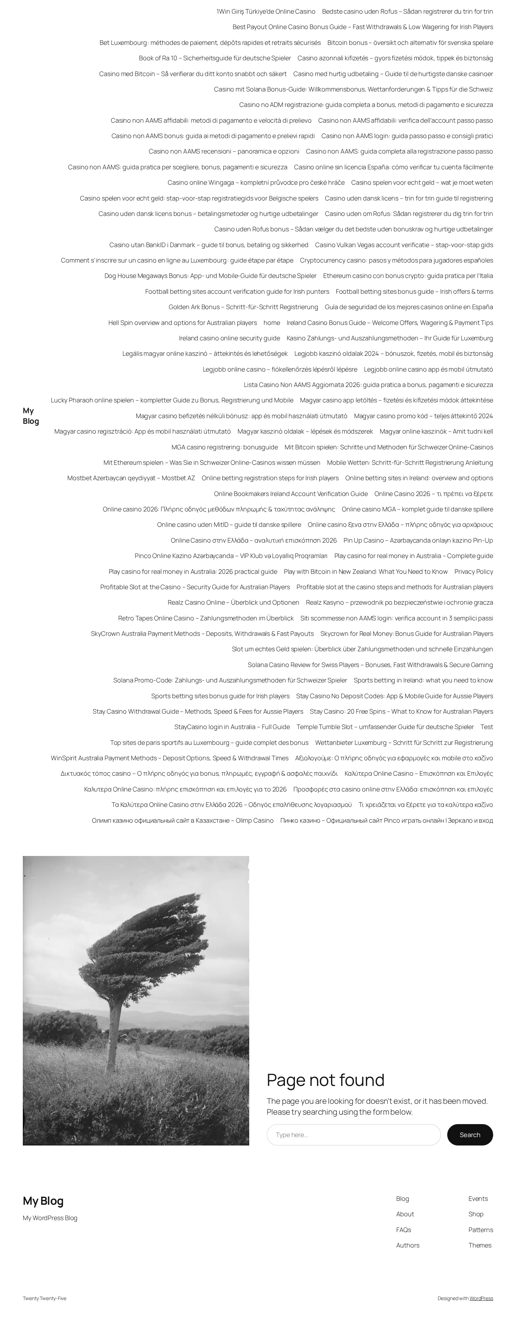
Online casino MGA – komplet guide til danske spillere (417, 509)
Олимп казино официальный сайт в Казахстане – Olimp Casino (182, 820)
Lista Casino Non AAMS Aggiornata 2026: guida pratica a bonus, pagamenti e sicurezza (368, 384)
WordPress (481, 1298)
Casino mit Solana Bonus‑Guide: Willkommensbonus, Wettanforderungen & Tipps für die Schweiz (353, 89)
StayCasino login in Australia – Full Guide (232, 726)
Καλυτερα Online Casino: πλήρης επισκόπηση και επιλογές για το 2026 (185, 789)
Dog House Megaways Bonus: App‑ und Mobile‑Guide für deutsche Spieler (211, 275)
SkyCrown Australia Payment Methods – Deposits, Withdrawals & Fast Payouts (202, 633)
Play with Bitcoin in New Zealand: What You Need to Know (366, 571)
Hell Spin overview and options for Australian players (182, 322)
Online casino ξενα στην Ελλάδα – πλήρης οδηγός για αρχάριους (400, 524)
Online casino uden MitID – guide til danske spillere (229, 524)
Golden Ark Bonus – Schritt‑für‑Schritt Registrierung (243, 306)
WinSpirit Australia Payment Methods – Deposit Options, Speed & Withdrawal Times (170, 758)
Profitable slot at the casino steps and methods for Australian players (395, 587)
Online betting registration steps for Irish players (270, 478)
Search (470, 1134)
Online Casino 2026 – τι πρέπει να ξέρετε (434, 493)
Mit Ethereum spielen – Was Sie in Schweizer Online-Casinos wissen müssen (212, 462)
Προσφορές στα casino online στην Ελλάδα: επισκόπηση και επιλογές (393, 789)
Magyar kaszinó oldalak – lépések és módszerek (305, 431)
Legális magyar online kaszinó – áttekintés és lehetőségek (205, 353)
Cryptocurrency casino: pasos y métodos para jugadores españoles (396, 260)
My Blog (31, 416)
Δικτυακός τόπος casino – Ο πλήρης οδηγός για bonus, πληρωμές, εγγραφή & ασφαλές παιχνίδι (199, 773)
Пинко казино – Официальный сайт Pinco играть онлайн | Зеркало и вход (386, 820)
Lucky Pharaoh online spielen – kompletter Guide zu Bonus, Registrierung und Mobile (172, 400)
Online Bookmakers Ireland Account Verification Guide (291, 493)
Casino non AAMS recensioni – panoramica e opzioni (224, 151)
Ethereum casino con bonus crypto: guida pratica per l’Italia (408, 275)
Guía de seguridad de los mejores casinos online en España (409, 306)
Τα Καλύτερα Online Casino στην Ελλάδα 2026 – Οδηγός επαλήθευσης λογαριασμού (232, 804)
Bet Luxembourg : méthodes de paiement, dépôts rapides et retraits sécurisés (210, 42)
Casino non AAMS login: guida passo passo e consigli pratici (407, 135)
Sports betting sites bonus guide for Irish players (220, 696)
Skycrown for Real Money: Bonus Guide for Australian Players (406, 633)
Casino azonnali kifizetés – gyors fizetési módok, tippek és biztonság (395, 58)
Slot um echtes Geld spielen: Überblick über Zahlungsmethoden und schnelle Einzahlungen (362, 649)
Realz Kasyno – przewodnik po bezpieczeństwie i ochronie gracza (399, 602)
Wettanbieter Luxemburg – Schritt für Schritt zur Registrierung (404, 742)
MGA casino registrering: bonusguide (225, 447)
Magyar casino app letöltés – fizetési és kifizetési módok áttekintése (396, 400)
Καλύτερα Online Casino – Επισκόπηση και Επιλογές (419, 773)
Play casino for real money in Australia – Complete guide (414, 555)
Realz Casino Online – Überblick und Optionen (233, 602)
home (272, 322)
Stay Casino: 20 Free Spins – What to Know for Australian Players (401, 711)
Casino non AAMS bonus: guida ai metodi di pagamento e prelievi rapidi (213, 135)
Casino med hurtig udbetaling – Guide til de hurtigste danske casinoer (393, 73)
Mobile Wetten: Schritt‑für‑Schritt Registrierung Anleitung (410, 462)
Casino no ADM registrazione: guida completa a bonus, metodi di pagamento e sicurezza (366, 104)
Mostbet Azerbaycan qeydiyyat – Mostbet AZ (131, 478)
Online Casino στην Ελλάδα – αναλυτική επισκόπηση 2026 (254, 540)
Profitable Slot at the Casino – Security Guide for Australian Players (195, 587)
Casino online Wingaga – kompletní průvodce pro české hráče (256, 182)
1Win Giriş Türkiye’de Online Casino (266, 11)
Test (487, 726)
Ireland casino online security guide (229, 338)
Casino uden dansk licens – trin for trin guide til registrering (409, 198)
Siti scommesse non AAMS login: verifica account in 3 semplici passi (396, 618)
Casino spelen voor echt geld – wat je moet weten (422, 182)
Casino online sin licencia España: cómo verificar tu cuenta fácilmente (393, 167)
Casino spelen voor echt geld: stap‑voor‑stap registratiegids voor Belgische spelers (199, 198)
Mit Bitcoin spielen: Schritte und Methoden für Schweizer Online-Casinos (389, 447)
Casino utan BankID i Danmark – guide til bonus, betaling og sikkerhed (209, 244)
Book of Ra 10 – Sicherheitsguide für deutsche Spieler (215, 58)
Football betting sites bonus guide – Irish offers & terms (414, 291)
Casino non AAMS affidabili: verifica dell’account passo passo (405, 120)
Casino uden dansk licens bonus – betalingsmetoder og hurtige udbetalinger (208, 213)
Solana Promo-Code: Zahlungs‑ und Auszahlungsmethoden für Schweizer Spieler (230, 680)
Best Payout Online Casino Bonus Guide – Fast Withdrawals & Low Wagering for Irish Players (363, 26)
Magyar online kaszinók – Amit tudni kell (436, 431)
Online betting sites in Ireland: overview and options (419, 478)
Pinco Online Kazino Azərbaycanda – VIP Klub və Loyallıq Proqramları (231, 555)
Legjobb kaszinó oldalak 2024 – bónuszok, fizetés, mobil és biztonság (394, 353)
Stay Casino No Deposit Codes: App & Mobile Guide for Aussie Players (394, 696)
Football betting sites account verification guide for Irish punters (237, 291)
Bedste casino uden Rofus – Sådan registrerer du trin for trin (407, 11)
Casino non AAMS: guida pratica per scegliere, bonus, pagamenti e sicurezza (177, 167)
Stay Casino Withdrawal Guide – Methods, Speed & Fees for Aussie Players (198, 711)
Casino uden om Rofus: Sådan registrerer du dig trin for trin (409, 213)
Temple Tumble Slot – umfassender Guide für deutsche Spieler (385, 726)
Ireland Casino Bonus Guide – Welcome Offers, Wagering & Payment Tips (390, 322)
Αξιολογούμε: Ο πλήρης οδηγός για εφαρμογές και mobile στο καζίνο (394, 758)
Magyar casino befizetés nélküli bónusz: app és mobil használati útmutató (242, 416)
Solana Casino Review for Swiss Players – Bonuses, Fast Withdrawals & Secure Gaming (370, 664)
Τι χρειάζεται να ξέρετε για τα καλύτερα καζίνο (426, 804)
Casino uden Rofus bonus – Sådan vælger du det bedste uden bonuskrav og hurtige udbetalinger (353, 229)
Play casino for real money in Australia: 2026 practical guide (193, 571)
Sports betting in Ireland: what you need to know (423, 680)
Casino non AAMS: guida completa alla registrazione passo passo (399, 151)
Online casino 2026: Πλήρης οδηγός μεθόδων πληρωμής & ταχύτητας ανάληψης (219, 509)
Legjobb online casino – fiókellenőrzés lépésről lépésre (280, 369)
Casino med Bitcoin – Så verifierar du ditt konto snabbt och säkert (192, 73)
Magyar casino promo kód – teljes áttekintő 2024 (423, 416)
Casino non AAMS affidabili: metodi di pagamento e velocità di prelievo (211, 120)
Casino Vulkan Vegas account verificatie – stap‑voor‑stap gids (404, 244)
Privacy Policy (474, 571)
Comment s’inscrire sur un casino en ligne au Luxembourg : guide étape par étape (177, 260)
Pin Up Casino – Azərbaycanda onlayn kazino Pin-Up (418, 540)
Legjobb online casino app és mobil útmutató (428, 369)
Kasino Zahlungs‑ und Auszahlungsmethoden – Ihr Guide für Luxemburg (390, 338)
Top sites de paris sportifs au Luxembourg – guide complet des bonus (209, 742)
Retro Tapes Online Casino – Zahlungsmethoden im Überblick (205, 618)
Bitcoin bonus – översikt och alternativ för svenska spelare (410, 42)
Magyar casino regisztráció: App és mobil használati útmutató (142, 431)
